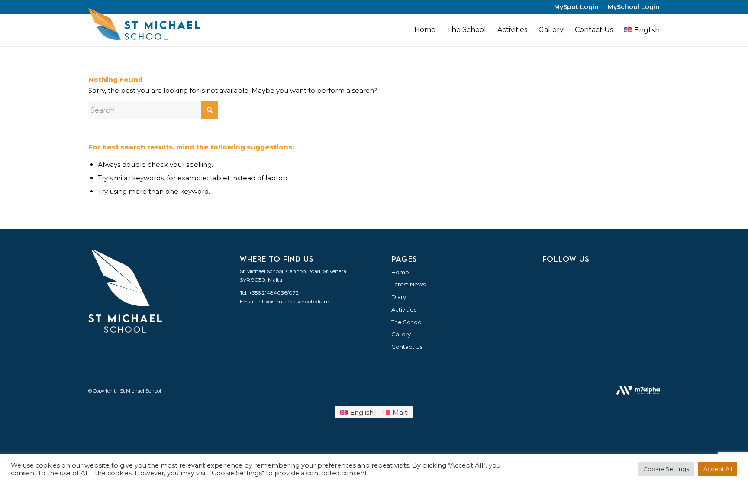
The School (407, 321)
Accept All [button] (717, 468)
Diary (398, 296)
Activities (403, 309)
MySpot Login (576, 7)
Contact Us (406, 346)
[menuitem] (576, 7)
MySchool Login (634, 7)
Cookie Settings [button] (666, 468)
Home (400, 272)
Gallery (401, 334)
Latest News (408, 284)
